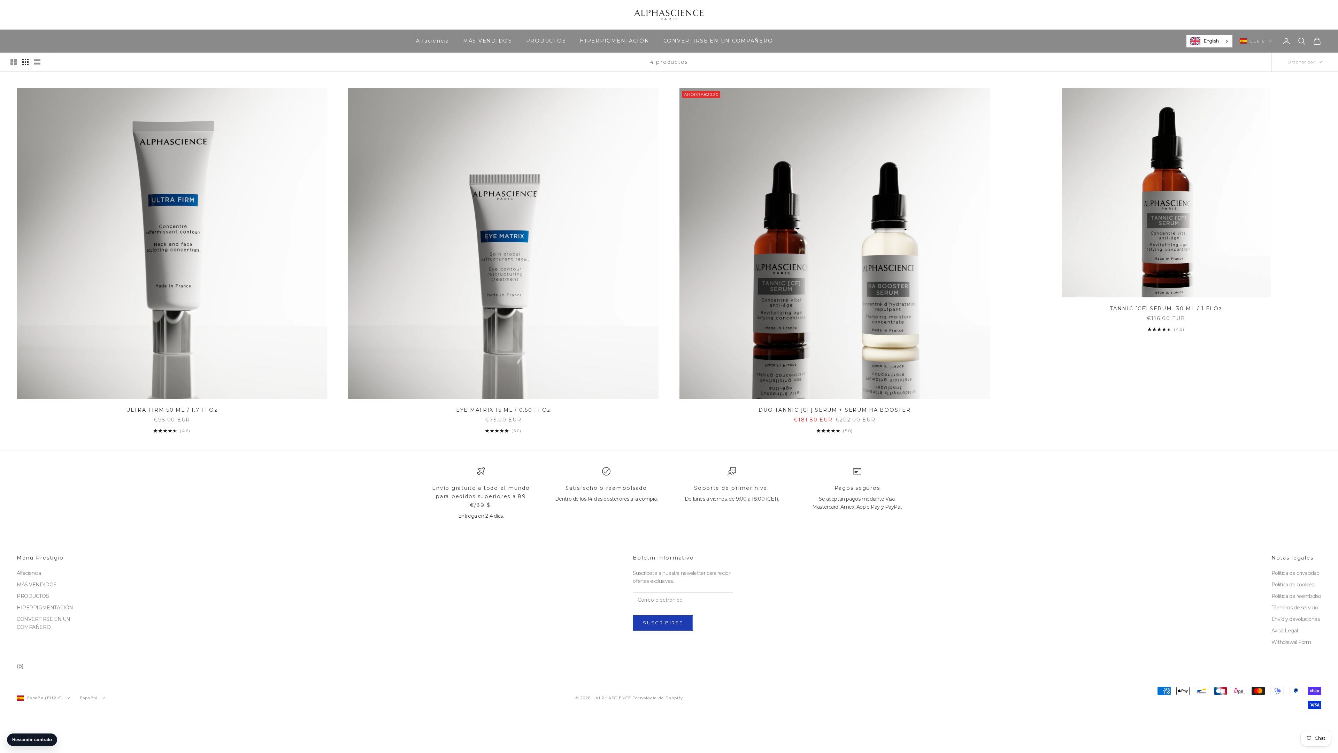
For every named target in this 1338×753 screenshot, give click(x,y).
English (1211, 41)
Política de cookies (1292, 584)
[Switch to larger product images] (13, 62)
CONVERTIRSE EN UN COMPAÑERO (718, 41)
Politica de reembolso (1296, 596)
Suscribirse (663, 622)
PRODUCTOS (546, 41)
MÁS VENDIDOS (487, 41)
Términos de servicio (1294, 607)
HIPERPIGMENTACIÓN (614, 41)
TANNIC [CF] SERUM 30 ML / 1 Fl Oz (1166, 308)
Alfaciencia (432, 41)
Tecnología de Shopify (658, 697)
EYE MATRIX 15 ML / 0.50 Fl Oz (503, 410)
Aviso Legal (1284, 631)
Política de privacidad (1295, 573)
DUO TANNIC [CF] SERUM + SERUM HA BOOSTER (834, 410)
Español (89, 697)
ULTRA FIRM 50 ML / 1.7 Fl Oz (171, 410)
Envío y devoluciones (1295, 619)
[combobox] (1209, 41)
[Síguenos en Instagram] (20, 666)
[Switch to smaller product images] (25, 62)
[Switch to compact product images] (37, 62)
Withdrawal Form (1291, 642)
